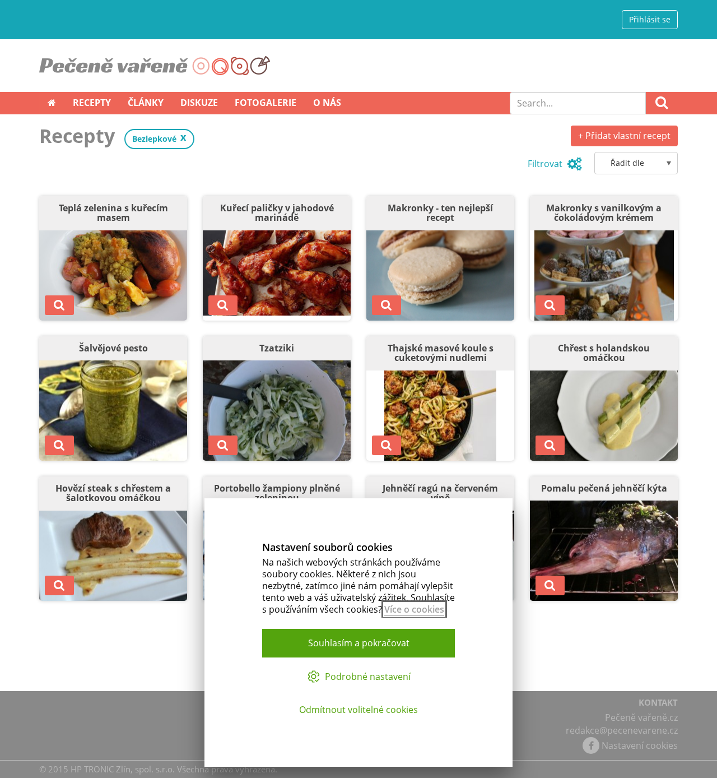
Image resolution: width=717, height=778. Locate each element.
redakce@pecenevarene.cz (622, 730)
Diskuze (199, 102)
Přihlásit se (650, 19)
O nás (327, 102)
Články (146, 102)
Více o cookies (414, 609)
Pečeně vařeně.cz (641, 717)
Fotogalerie (265, 102)
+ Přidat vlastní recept (624, 135)
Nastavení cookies (640, 745)
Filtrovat (546, 164)
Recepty (92, 102)
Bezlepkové (154, 138)
